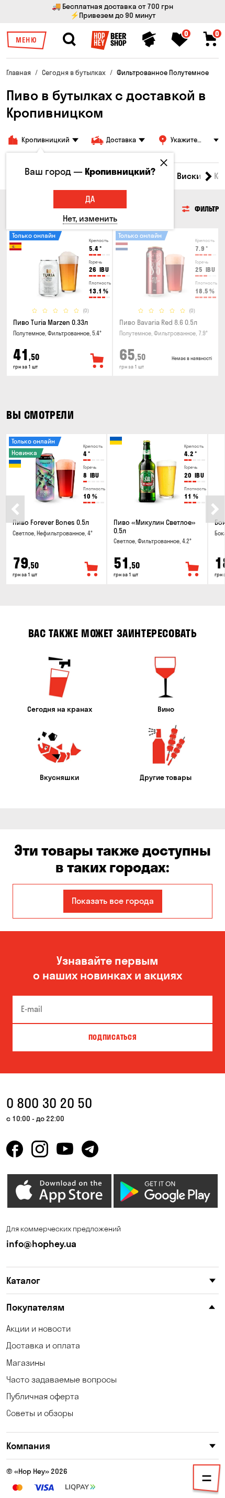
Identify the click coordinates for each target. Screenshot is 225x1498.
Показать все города (113, 900)
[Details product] (59, 267)
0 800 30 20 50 (49, 1103)
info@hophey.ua (41, 1244)
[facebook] (14, 1149)
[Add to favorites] (97, 361)
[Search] (69, 39)
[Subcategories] (206, 1480)
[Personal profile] (149, 39)
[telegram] (90, 1149)
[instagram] (39, 1149)
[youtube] (65, 1149)
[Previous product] (15, 509)
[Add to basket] (91, 569)
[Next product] (215, 509)
